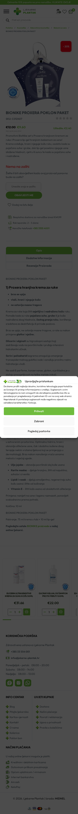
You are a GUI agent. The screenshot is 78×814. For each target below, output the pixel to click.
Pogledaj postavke (39, 431)
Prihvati (39, 411)
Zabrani (39, 421)
